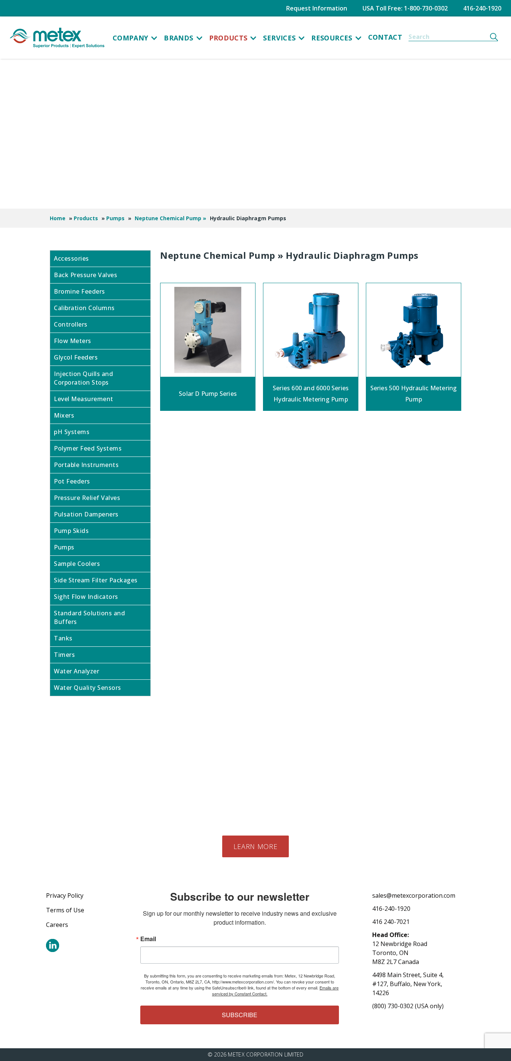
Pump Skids (71, 531)
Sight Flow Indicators (86, 596)
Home (57, 218)
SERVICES (279, 37)
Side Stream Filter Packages (96, 580)
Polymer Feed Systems (88, 448)
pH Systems (71, 432)
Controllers (71, 324)
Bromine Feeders (79, 291)
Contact (385, 37)
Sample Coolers (77, 564)
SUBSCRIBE (239, 1014)
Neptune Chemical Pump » (170, 218)
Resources (331, 37)
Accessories (71, 258)
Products (228, 37)
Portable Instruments (86, 465)
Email (148, 939)
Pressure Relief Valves (87, 498)
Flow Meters (72, 341)
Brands (178, 37)
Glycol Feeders (76, 357)
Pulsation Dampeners (86, 514)
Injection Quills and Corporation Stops (83, 378)
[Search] (494, 37)
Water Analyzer (76, 671)
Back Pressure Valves (85, 275)
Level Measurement (83, 399)
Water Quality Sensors (87, 687)
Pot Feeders (72, 481)
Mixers (64, 415)
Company (131, 37)
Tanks (63, 638)
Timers (64, 655)
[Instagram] (52, 945)
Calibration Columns (84, 308)
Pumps (115, 218)
